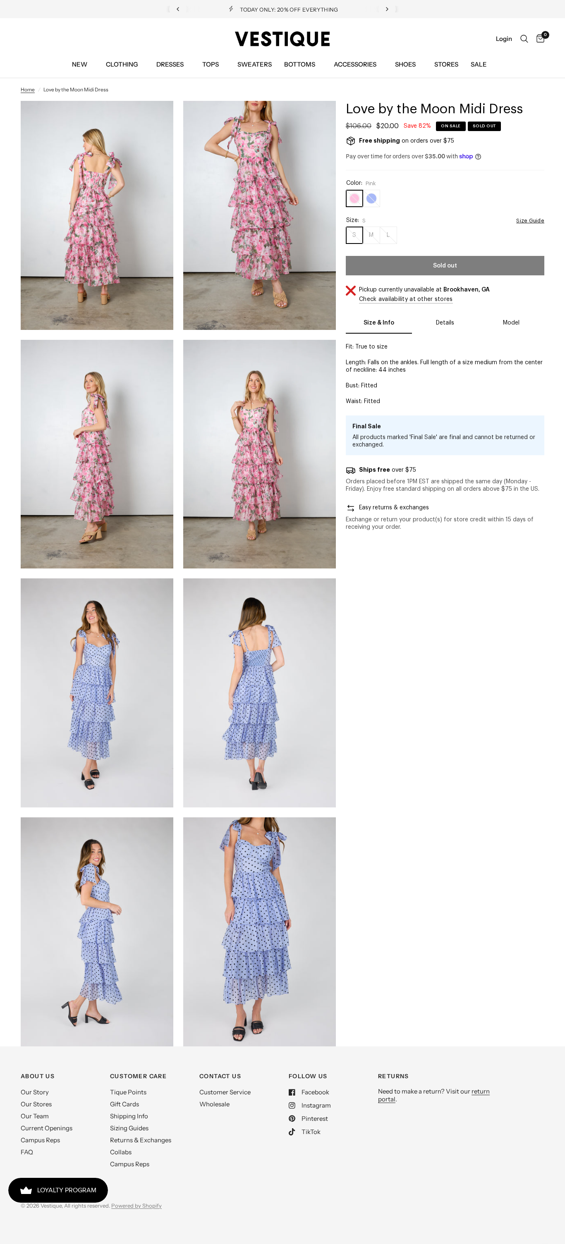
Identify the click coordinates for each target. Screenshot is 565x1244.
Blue (371, 198)
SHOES (405, 64)
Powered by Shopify (136, 1205)
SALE (479, 64)
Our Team (35, 1116)
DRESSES (170, 64)
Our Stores (36, 1104)
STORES (446, 64)
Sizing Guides (129, 1128)
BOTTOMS (299, 64)
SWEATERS (254, 64)
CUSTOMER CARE (138, 1076)
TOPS (210, 64)
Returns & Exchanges (140, 1140)
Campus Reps (40, 1140)
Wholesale (214, 1104)
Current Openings (46, 1128)
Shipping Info (129, 1116)
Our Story (35, 1092)
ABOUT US (38, 1076)
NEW (79, 64)
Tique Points (128, 1092)
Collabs (121, 1152)
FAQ (27, 1152)
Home (28, 89)
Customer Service (225, 1092)
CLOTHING (122, 64)
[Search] (524, 38)
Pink (354, 198)
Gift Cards (124, 1104)
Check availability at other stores (406, 299)
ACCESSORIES (355, 64)
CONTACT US (220, 1076)
